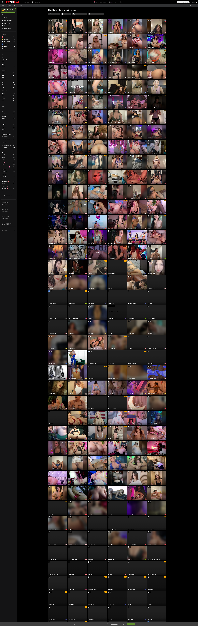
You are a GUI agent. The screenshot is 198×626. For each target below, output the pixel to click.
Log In (193, 2)
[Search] (110, 2)
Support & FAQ (5, 202)
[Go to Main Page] (12, 2)
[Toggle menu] (2, 2)
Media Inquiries (5, 209)
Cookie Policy (114, 624)
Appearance (54, 14)
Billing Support (5, 204)
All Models (4, 221)
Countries (66, 14)
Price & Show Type (79, 14)
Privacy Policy (5, 211)
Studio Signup (5, 218)
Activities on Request (96, 14)
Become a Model (5, 216)
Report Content (5, 207)
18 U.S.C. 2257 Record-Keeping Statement (7, 224)
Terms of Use (5, 214)
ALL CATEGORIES (9, 195)
